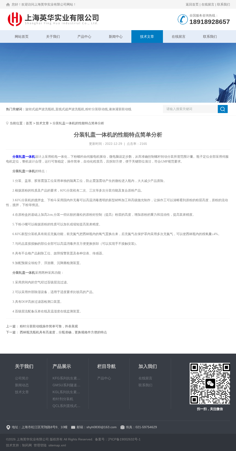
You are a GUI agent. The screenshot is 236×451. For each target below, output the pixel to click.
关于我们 (53, 36)
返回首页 (192, 4)
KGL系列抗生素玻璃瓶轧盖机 (68, 392)
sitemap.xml (57, 445)
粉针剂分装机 (63, 399)
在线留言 (207, 4)
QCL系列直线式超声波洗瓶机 (68, 406)
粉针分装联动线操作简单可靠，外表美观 (49, 326)
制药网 (27, 445)
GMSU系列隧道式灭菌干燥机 (68, 385)
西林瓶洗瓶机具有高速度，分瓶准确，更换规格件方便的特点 (63, 332)
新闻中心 (116, 36)
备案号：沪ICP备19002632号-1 (118, 439)
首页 (29, 123)
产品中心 (84, 36)
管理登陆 (40, 445)
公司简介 (22, 378)
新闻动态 (22, 385)
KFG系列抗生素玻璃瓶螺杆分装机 (68, 378)
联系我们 (223, 4)
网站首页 (22, 36)
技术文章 (147, 36)
